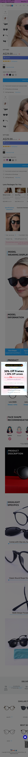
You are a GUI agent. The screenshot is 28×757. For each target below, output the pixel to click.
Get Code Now (14, 387)
